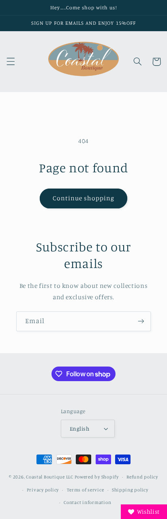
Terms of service (85, 490)
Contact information (87, 502)
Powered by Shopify (97, 477)
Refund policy (142, 477)
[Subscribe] (141, 321)
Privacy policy (43, 490)
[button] (10, 61)
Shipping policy (130, 490)
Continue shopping (84, 198)
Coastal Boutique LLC (49, 477)
